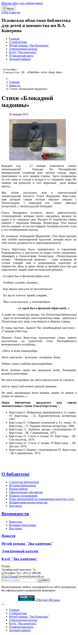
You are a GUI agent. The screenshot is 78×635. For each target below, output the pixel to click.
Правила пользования (23, 495)
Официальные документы (26, 492)
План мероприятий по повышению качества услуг (41, 499)
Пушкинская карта (21, 55)
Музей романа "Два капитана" (27, 544)
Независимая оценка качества (28, 502)
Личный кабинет (20, 59)
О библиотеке (18, 42)
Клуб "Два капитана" (23, 52)
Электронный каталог (23, 48)
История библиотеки (22, 485)
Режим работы (18, 488)
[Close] (3, 604)
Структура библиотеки (24, 482)
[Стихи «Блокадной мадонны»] (37, 159)
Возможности (15, 513)
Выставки (15, 528)
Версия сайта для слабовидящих (22, 3)
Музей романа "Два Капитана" (29, 45)
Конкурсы (15, 521)
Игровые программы (22, 525)
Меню (10, 8)
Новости (8, 536)
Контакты (15, 505)
